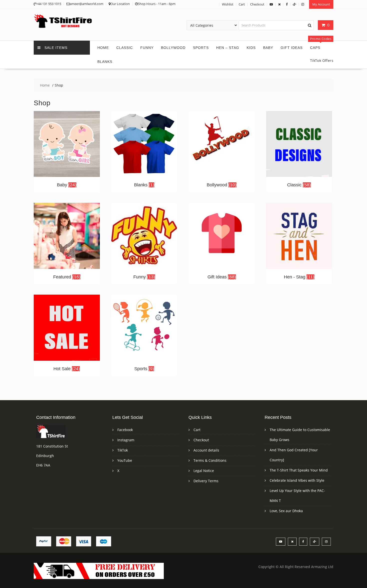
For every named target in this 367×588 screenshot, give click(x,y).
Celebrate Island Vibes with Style (297, 480)
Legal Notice (203, 470)
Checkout (257, 4)
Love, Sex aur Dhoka (286, 510)
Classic (124, 48)
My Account (321, 4)
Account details (206, 450)
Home (103, 48)
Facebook (125, 429)
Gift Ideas (292, 48)
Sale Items (55, 48)
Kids (251, 48)
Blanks (104, 62)
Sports (201, 48)
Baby (268, 48)
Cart (242, 4)
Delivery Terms (205, 480)
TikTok (122, 450)
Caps (315, 48)
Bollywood (173, 48)
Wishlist (227, 4)
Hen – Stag (227, 48)
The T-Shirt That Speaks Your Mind (299, 470)
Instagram (125, 440)
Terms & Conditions (209, 460)
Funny (147, 48)
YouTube (124, 460)
